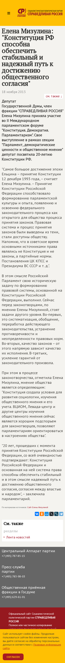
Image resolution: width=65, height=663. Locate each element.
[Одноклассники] (42, 514)
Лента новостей (18, 537)
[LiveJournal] (56, 514)
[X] (51, 514)
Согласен (13, 657)
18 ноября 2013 (14, 92)
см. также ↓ (53, 96)
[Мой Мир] (47, 514)
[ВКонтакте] (37, 514)
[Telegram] (61, 514)
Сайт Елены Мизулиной (37, 507)
